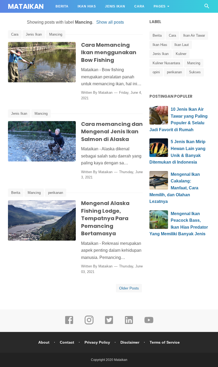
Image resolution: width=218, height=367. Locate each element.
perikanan (55, 193)
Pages (160, 6)
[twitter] (109, 323)
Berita (62, 6)
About (43, 342)
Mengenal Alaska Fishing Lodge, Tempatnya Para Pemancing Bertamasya (105, 218)
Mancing (55, 34)
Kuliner (181, 54)
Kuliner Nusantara (166, 63)
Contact (67, 342)
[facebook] (69, 323)
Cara (139, 6)
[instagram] (89, 323)
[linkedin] (129, 323)
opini (156, 72)
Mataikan (26, 6)
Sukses (195, 72)
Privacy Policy (97, 342)
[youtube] (149, 323)
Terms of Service (165, 342)
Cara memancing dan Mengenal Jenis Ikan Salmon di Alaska (112, 131)
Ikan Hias (87, 6)
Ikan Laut (181, 45)
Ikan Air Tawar (194, 35)
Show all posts (110, 22)
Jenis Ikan (115, 6)
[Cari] (207, 7)
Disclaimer (129, 342)
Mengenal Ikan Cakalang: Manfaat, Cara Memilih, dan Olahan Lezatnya (174, 188)
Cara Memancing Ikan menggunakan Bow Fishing (108, 52)
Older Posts (129, 288)
